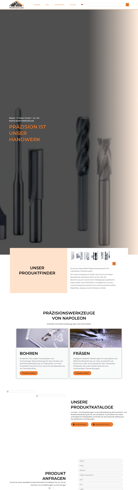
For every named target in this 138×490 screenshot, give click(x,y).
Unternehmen (59, 5)
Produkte (36, 5)
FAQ (47, 5)
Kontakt (73, 5)
